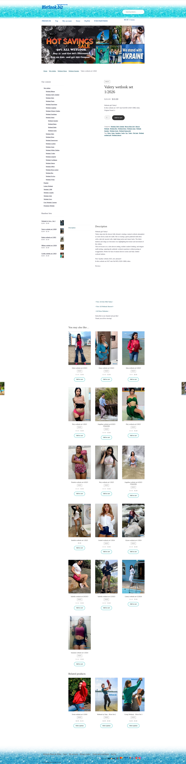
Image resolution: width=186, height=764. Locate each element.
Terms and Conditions (101, 754)
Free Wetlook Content (50, 202)
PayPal (87, 21)
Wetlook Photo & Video (52, 754)
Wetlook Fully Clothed (117, 126)
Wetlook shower (116, 135)
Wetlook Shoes (62, 71)
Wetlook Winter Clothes (53, 111)
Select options (80, 725)
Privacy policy (85, 754)
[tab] (79, 228)
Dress (109, 133)
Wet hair (135, 133)
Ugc (126, 133)
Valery (130, 133)
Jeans (113, 133)
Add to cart (118, 118)
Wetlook (141, 133)
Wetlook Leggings (51, 108)
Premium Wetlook (49, 206)
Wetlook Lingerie (51, 156)
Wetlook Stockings (51, 114)
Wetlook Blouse (50, 91)
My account (67, 21)
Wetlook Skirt (50, 98)
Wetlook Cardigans (51, 160)
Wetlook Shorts (50, 163)
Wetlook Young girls (125, 131)
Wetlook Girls (48, 196)
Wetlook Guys (48, 199)
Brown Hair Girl (130, 126)
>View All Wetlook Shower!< (104, 306)
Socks (123, 133)
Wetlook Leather (51, 143)
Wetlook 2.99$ (48, 189)
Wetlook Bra (113, 128)
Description (71, 228)
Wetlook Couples (49, 192)
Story (78, 21)
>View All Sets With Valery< (104, 302)
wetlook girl (107, 135)
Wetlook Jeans (131, 128)
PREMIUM (46, 21)
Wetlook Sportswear (52, 140)
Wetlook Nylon (50, 179)
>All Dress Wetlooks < (102, 311)
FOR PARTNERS (101, 21)
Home (45, 71)
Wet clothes (52, 71)
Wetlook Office (50, 166)
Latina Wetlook (48, 186)
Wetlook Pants (50, 101)
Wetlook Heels (52, 127)
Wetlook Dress (122, 128)
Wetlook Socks (114, 131)
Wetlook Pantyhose (51, 104)
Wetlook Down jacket (52, 170)
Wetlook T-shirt (50, 153)
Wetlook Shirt (50, 134)
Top (56, 21)
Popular (46, 183)
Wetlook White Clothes (52, 150)
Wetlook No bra (50, 176)
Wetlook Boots (52, 124)
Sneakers (118, 133)
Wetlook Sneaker (74, 71)
